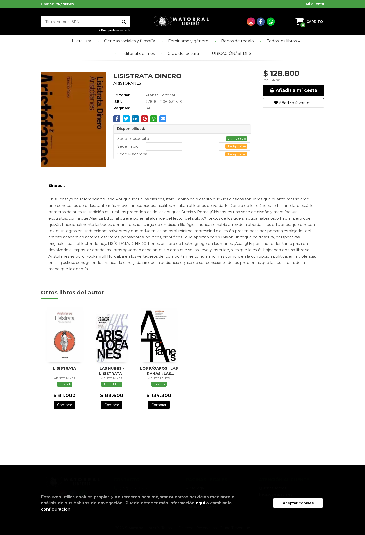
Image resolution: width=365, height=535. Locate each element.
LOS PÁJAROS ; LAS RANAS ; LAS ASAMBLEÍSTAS (159, 371)
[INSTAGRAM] (251, 22)
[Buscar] (123, 21)
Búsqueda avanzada (115, 30)
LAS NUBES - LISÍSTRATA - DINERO (111, 371)
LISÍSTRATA (64, 368)
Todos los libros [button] (282, 41)
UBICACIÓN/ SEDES (57, 4)
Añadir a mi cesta (295, 90)
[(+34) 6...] (271, 22)
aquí (200, 502)
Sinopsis (57, 185)
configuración (55, 509)
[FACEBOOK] (261, 22)
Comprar (64, 405)
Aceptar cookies (298, 503)
